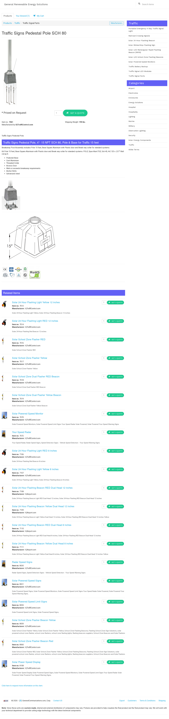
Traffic (17, 23)
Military (132, 126)
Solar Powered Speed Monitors (142, 62)
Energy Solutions (136, 102)
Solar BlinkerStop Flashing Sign (142, 45)
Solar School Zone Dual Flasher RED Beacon (35, 376)
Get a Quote (76, 113)
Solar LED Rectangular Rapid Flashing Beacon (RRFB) (145, 51)
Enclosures (133, 98)
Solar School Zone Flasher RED (28, 339)
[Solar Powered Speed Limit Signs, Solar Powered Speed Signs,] (4, 603)
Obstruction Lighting (137, 131)
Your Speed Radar (21, 432)
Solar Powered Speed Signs (26, 580)
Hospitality (133, 112)
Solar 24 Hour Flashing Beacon (142, 41)
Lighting (132, 117)
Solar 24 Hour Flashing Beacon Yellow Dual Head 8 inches (42, 543)
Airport (132, 88)
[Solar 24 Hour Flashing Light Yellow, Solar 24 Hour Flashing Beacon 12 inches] (4, 304)
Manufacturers (116, 23)
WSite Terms (134, 150)
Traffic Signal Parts (137, 76)
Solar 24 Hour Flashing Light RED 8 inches (34, 450)
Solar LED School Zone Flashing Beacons (146, 57)
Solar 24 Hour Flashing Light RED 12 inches (35, 320)
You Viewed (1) (23, 16)
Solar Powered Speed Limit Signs (29, 601)
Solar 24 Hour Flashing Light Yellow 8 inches (35, 469)
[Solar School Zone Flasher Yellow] (3, 359)
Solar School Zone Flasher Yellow (29, 358)
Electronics (133, 93)
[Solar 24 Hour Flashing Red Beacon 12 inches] (4, 322)
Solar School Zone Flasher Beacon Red (32, 641)
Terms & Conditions (147, 701)
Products (8, 16)
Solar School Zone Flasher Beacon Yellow (34, 620)
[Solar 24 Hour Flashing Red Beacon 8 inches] (4, 452)
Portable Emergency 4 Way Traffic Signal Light (146, 30)
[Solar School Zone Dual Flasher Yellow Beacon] (3, 397)
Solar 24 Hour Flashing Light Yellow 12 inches (36, 302)
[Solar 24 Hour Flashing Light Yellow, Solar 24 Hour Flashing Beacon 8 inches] (4, 471)
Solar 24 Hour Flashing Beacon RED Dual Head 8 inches (41, 525)
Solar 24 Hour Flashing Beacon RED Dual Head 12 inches (42, 487)
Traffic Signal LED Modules (140, 71)
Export (122, 701)
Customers (132, 701)
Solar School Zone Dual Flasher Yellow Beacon (36, 395)
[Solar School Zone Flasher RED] (3, 341)
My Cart (40, 16)
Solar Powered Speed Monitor (27, 413)
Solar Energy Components (140, 140)
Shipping (162, 701)
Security (132, 135)
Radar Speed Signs (22, 562)
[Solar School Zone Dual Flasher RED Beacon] (3, 378)
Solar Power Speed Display (26, 662)
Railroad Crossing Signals (139, 36)
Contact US (57, 701)
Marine (131, 121)
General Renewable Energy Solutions (26, 4)
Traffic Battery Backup (138, 67)
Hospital (132, 107)
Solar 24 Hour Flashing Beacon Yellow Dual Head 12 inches (43, 506)
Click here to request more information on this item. (22, 686)
